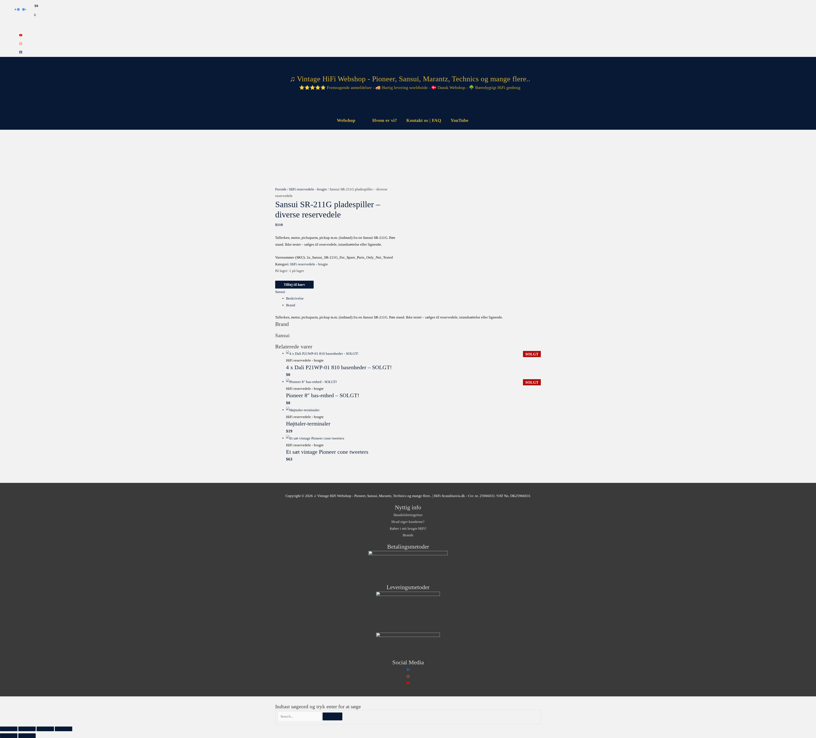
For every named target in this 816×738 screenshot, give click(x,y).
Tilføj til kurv (294, 285)
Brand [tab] (290, 305)
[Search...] (300, 716)
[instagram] (20, 44)
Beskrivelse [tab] (295, 298)
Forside (280, 189)
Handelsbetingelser (408, 515)
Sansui (280, 292)
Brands (408, 535)
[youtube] (20, 36)
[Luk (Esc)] (63, 729)
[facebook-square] (20, 53)
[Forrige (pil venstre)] (8, 735)
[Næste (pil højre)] (27, 735)
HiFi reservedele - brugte (308, 189)
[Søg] (332, 716)
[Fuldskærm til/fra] (27, 729)
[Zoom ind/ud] (8, 729)
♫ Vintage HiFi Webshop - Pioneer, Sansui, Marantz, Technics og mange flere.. (410, 79)
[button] (478, 120)
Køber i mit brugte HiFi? (408, 529)
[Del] (45, 729)
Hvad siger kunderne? (408, 522)
